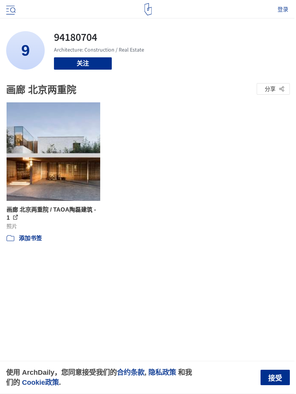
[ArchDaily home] (148, 9)
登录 (283, 9)
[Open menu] (10, 9)
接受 (275, 378)
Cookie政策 (40, 382)
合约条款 (131, 372)
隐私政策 (162, 372)
